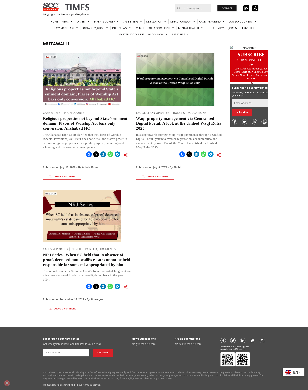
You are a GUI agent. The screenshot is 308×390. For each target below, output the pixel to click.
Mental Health (188, 28)
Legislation (154, 21)
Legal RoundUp (180, 21)
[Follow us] (234, 121)
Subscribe (178, 34)
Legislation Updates (152, 112)
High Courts (74, 112)
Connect (227, 8)
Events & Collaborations (152, 28)
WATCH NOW (155, 34)
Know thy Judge (93, 28)
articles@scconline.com (188, 344)
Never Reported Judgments (93, 249)
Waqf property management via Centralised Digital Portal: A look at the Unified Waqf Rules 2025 (178, 123)
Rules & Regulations (189, 112)
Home (54, 21)
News (65, 21)
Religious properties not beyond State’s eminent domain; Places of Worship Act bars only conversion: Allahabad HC (85, 123)
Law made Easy (64, 28)
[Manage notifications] (7, 383)
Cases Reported (210, 21)
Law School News (241, 21)
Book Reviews (216, 28)
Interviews (119, 28)
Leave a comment (65, 176)
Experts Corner (104, 21)
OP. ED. (81, 21)
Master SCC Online (131, 34)
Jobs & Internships (241, 28)
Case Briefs (130, 21)
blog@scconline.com (144, 344)
